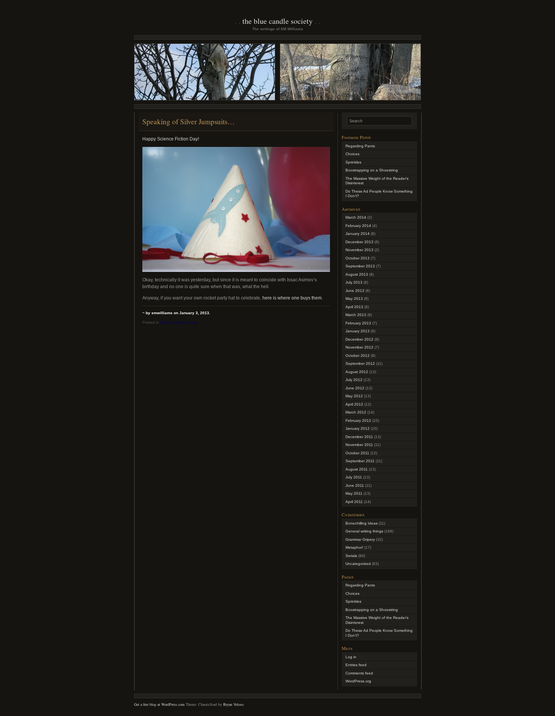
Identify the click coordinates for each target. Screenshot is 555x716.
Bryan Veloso (233, 704)
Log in (350, 657)
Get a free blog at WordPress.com (159, 704)
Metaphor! (354, 547)
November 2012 (359, 347)
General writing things (179, 322)
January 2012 (357, 428)
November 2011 (359, 445)
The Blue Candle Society (277, 21)
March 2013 (355, 315)
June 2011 (354, 485)
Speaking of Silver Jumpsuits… (188, 121)
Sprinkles (353, 162)
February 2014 (358, 226)
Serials (351, 556)
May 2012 (354, 396)
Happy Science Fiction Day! (170, 139)
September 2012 (360, 363)
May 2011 (353, 493)
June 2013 (354, 291)
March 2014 (355, 217)
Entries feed (356, 665)
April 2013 (354, 307)
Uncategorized (358, 564)
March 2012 (355, 412)
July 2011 (353, 477)
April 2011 (354, 502)
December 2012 (359, 339)
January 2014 (357, 233)
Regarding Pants (360, 146)
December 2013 (359, 242)
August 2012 (356, 372)
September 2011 (360, 461)
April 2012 (354, 404)
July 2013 (353, 282)
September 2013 (360, 266)
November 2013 (359, 250)
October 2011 (357, 453)
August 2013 (356, 274)
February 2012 (358, 420)
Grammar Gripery (360, 539)
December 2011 (359, 437)
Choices (352, 154)
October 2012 (357, 355)
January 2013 (357, 331)
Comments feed (359, 673)
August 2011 (356, 469)
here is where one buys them (291, 298)
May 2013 (354, 298)
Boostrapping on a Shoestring (371, 170)
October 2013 (357, 258)
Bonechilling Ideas (361, 523)
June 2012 (354, 388)
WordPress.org (358, 681)
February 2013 (358, 323)
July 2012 (353, 380)
